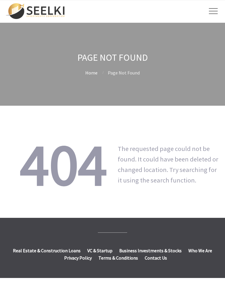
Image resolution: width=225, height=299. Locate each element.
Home (91, 73)
